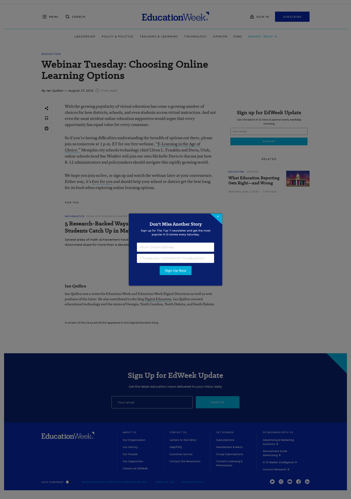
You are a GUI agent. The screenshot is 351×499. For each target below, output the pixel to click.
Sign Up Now (175, 270)
